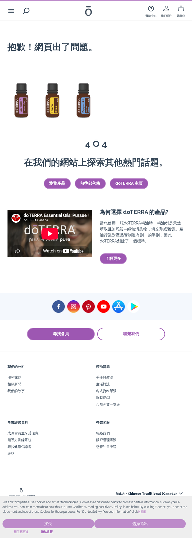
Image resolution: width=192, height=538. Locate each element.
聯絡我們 (103, 433)
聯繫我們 (131, 333)
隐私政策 (47, 531)
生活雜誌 (103, 384)
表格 (11, 453)
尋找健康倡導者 (20, 446)
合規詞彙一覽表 (108, 404)
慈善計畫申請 (106, 446)
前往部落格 (90, 183)
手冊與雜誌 (104, 377)
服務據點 (14, 377)
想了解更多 (21, 531)
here (142, 511)
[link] (151, 11)
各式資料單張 (106, 391)
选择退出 (140, 523)
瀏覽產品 (57, 183)
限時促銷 (103, 397)
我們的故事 (16, 391)
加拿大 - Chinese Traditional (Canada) (146, 493)
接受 (48, 523)
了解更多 (113, 258)
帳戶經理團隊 (106, 440)
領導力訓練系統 (20, 440)
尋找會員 (61, 333)
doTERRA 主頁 (129, 183)
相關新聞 (14, 384)
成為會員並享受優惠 (23, 433)
